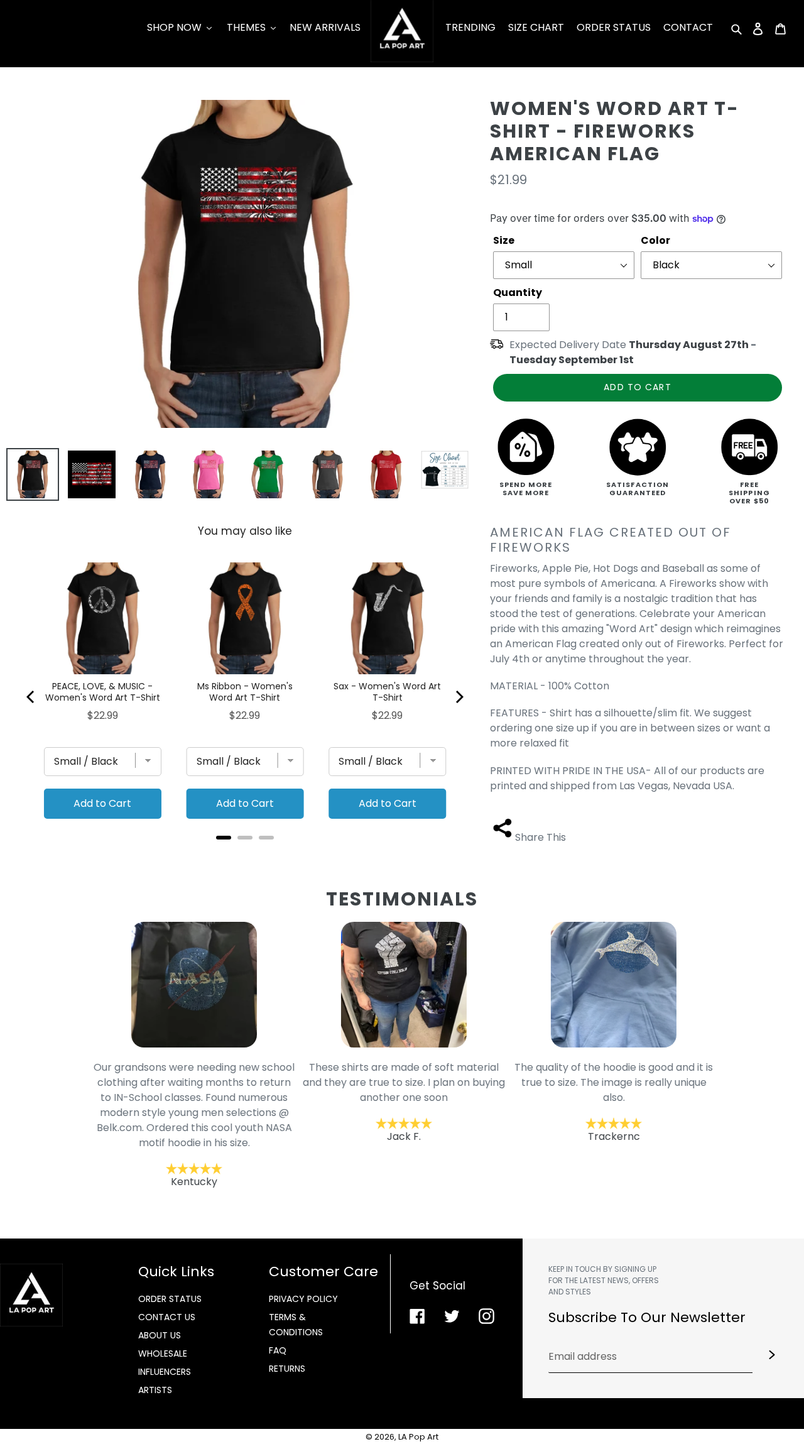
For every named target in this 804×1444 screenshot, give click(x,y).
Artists (155, 1390)
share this (540, 837)
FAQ (277, 1350)
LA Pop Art (418, 1437)
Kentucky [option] (192, 1123)
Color (655, 240)
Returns (287, 1368)
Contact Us (166, 1317)
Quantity (517, 292)
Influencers (164, 1371)
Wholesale (162, 1353)
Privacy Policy (303, 1299)
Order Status (170, 1299)
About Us (159, 1335)
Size (503, 240)
